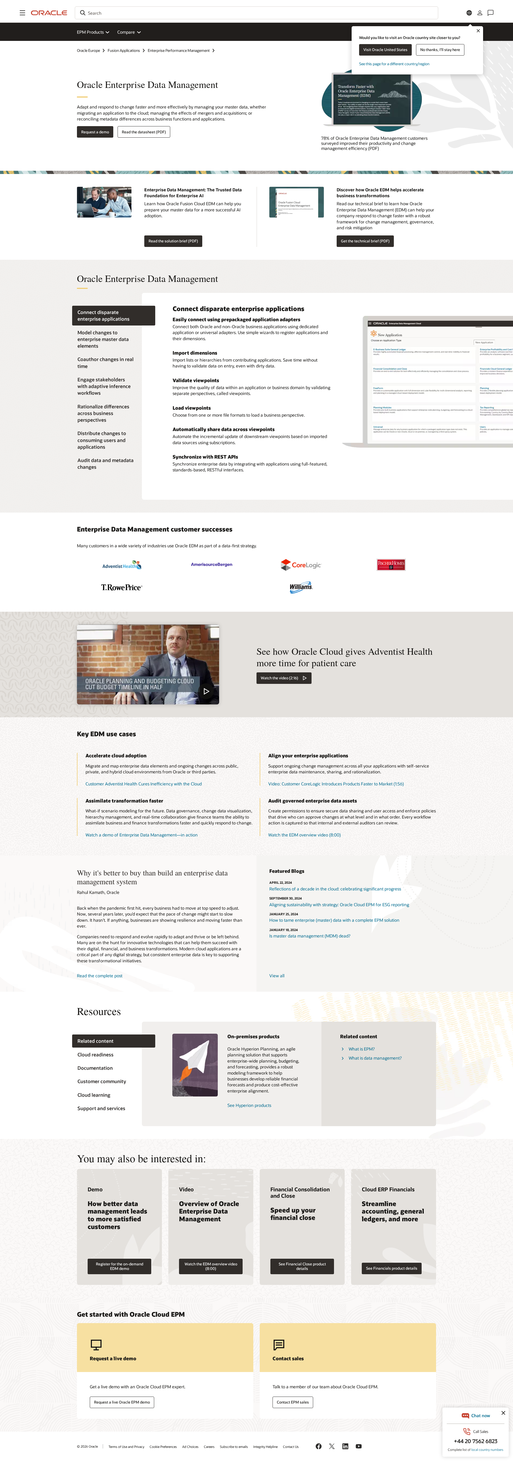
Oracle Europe (88, 50)
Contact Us (291, 1446)
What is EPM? (362, 1049)
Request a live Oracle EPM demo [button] (122, 1402)
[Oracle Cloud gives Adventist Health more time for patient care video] (148, 664)
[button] (22, 13)
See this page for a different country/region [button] (394, 63)
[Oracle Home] (49, 12)
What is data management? (375, 1058)
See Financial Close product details (302, 1266)
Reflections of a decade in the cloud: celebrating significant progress (335, 889)
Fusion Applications (124, 50)
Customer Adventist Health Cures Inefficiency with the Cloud (144, 783)
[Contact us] (490, 13)
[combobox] (256, 12)
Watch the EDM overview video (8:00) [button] (304, 835)
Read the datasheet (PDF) (144, 131)
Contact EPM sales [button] (293, 1402)
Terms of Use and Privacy (126, 1446)
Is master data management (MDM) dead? (309, 936)
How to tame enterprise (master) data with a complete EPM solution (334, 920)
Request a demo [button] (95, 131)
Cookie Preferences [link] (163, 1446)
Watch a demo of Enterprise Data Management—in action (142, 835)
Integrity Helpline (265, 1446)
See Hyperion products (249, 1105)
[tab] (113, 315)
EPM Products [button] (90, 32)
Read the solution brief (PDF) (173, 240)
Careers (209, 1446)
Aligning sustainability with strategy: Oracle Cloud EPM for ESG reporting (339, 904)
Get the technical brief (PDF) (365, 240)
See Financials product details (391, 1268)
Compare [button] (126, 32)
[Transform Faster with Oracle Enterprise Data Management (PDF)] (378, 99)
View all (277, 975)
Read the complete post (99, 975)
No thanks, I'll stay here (440, 49)
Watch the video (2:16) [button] (279, 677)
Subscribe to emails (234, 1446)
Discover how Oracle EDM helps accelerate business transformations (380, 192)
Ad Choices (190, 1446)
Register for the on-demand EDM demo (119, 1266)
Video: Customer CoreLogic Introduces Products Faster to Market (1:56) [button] (336, 783)
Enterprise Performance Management (179, 50)
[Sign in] (480, 13)
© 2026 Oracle (87, 1446)
